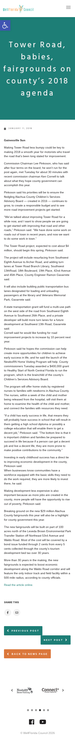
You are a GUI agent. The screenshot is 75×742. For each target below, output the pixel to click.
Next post (53, 640)
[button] (5, 25)
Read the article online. (18, 584)
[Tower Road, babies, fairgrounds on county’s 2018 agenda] (7, 612)
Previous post (25, 630)
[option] (25, 690)
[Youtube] (42, 724)
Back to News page (29, 654)
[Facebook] (31, 724)
